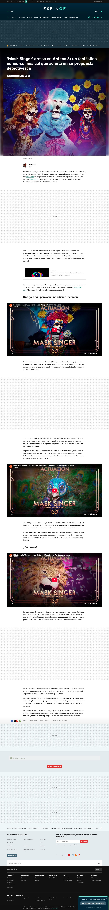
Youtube (98, 17)
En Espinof (53, 270)
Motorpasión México (68, 898)
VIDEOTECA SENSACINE (71, 17)
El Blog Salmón (94, 878)
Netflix (25, 843)
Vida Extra (23, 880)
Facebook (92, 17)
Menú (11, 11)
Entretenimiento (33, 720)
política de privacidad (75, 845)
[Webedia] (12, 869)
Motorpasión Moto (67, 880)
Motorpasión (66, 878)
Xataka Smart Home (12, 885)
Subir (97, 870)
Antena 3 (46, 720)
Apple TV (9, 846)
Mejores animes (78, 828)
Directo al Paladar (53, 878)
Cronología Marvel (88, 828)
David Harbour (75, 45)
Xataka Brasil (10, 900)
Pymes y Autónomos (96, 880)
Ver (55, 766)
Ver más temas (12, 855)
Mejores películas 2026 (34, 828)
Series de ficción (11, 839)
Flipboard (95, 17)
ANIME (36, 17)
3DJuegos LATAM (25, 898)
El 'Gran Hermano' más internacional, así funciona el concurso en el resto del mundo (67, 274)
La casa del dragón (12, 849)
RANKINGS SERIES (56, 17)
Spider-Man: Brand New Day (32, 45)
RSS (76, 854)
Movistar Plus (10, 843)
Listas (41, 843)
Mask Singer (30, 177)
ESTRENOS (21, 17)
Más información (54, 908)
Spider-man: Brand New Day (30, 850)
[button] (32, 165)
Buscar (98, 863)
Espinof (54, 8)
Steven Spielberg (45, 45)
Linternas (53, 45)
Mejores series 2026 (22, 828)
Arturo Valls (55, 720)
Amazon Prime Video (29, 839)
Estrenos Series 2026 (55, 828)
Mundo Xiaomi (10, 887)
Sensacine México (39, 898)
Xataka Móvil (10, 880)
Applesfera (9, 882)
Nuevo (97, 11)
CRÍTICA (14, 17)
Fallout (89, 45)
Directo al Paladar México (53, 898)
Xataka (9, 878)
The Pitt (83, 45)
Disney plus (43, 839)
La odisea (21, 45)
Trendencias (80, 878)
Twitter (101, 17)
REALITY (29, 17)
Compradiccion (80, 882)
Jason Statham (96, 45)
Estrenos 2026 (45, 828)
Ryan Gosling (67, 45)
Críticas (41, 720)
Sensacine (37, 878)
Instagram (89, 17)
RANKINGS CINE (44, 17)
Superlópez (34, 179)
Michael (59, 45)
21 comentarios (13, 76)
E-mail (29, 76)
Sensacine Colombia (40, 900)
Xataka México (10, 898)
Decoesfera (79, 880)
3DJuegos (23, 878)
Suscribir (84, 841)
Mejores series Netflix (67, 828)
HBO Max (42, 846)
